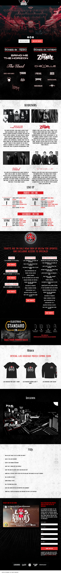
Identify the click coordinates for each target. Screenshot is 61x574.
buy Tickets (11, 264)
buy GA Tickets (24, 41)
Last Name (43, 527)
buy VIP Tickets (37, 41)
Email (42, 532)
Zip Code (43, 541)
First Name (44, 522)
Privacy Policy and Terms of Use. (50, 555)
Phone (42, 536)
